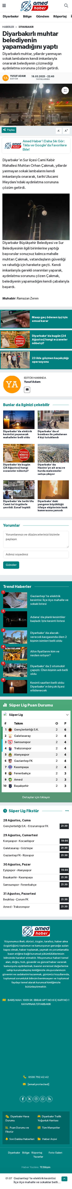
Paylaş (11, 129)
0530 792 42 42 (38, 1077)
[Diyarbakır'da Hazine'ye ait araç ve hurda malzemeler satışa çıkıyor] (53, 453)
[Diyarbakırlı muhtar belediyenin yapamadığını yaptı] (36, 105)
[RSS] (49, 1099)
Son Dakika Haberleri (21, 1139)
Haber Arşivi (49, 1139)
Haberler (8, 27)
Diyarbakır (11, 16)
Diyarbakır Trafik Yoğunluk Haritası (49, 1118)
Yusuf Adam (32, 381)
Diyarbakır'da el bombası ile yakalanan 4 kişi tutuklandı (52, 434)
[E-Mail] (27, 390)
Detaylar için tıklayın (36, 797)
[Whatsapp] (43, 1099)
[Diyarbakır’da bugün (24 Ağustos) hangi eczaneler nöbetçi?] (19, 453)
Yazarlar (38, 1156)
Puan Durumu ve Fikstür (17, 1129)
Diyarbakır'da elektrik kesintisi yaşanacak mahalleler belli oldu (17, 434)
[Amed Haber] (34, 6)
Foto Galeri (55, 1152)
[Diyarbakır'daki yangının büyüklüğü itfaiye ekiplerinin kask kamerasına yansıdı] (53, 489)
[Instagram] (36, 1099)
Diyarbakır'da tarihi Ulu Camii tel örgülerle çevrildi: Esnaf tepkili (18, 504)
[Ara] (66, 6)
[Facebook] (23, 1099)
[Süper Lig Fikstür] (67, 811)
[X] (29, 1099)
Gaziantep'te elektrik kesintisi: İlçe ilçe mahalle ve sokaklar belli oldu (36, 1182)
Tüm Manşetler (51, 1127)
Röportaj (59, 16)
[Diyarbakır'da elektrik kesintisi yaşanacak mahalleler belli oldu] (19, 419)
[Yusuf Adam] (12, 384)
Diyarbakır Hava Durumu (17, 1118)
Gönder (11, 565)
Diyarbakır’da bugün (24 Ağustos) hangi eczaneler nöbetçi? (16, 467)
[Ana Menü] (4, 6)
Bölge (27, 16)
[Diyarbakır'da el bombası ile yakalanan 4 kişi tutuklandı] (53, 419)
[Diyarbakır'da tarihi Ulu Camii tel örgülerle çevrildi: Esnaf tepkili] (19, 489)
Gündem (42, 16)
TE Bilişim (45, 1167)
